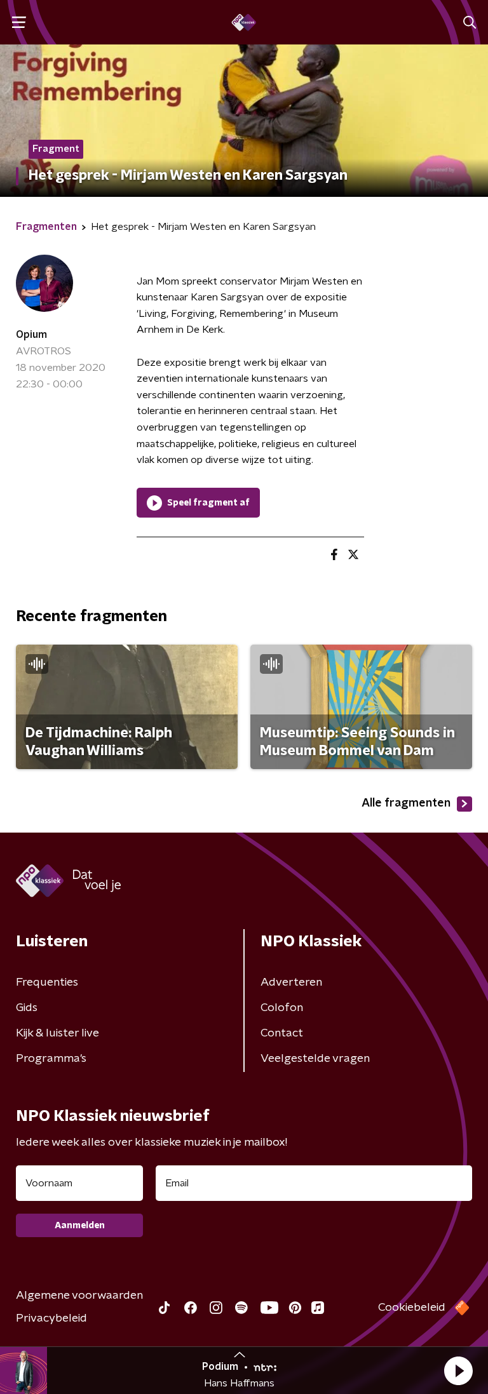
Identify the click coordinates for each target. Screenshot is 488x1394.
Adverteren (291, 982)
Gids (26, 1008)
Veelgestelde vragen (315, 1058)
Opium (31, 335)
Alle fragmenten (406, 803)
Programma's (51, 1058)
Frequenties (47, 982)
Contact (282, 1033)
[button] (458, 1370)
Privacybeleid (51, 1318)
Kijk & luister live (57, 1033)
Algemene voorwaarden (79, 1295)
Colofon (282, 1008)
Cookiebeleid (411, 1307)
